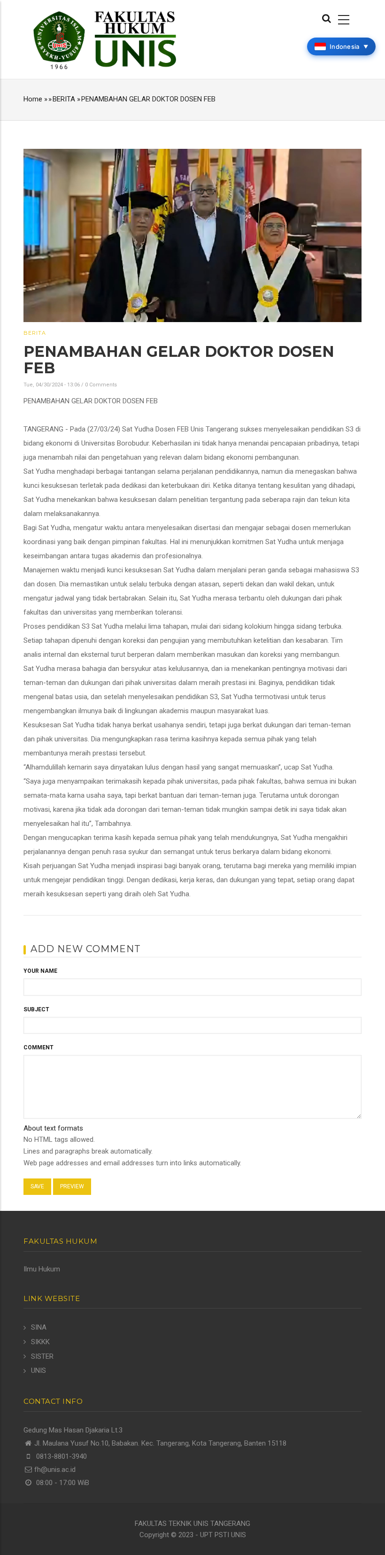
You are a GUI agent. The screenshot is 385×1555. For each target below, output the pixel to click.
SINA (38, 1327)
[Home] (104, 39)
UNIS (38, 1370)
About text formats (53, 1128)
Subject (36, 1009)
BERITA (64, 99)
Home (32, 99)
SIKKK (40, 1342)
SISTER (42, 1356)
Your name (40, 971)
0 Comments (101, 385)
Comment (38, 1047)
